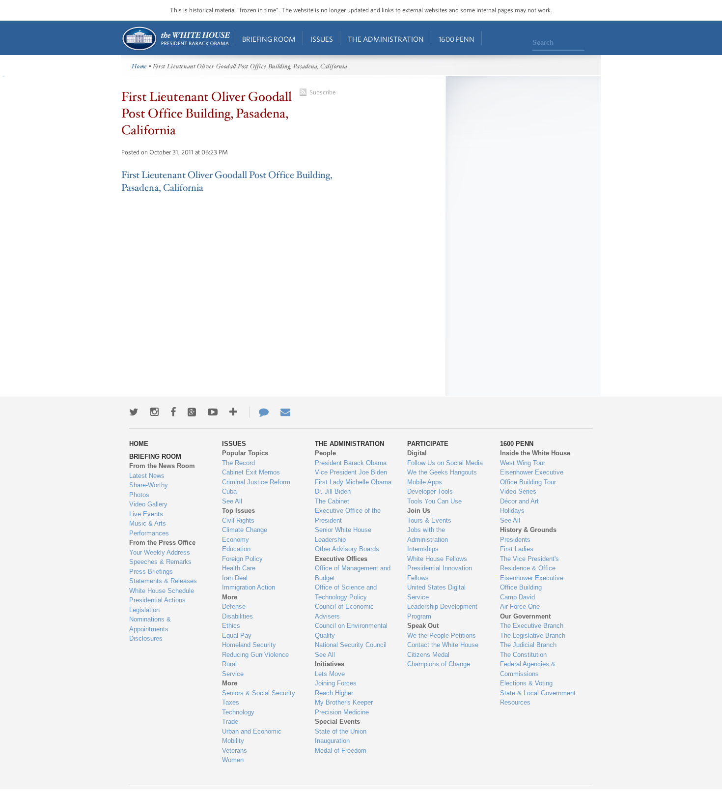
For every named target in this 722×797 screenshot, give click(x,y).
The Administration (386, 39)
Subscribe (322, 92)
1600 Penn (456, 39)
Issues (321, 39)
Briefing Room (269, 39)
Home (175, 39)
